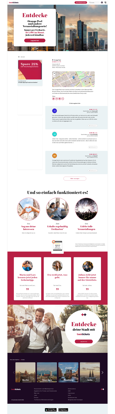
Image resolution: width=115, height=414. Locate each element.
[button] (90, 2)
